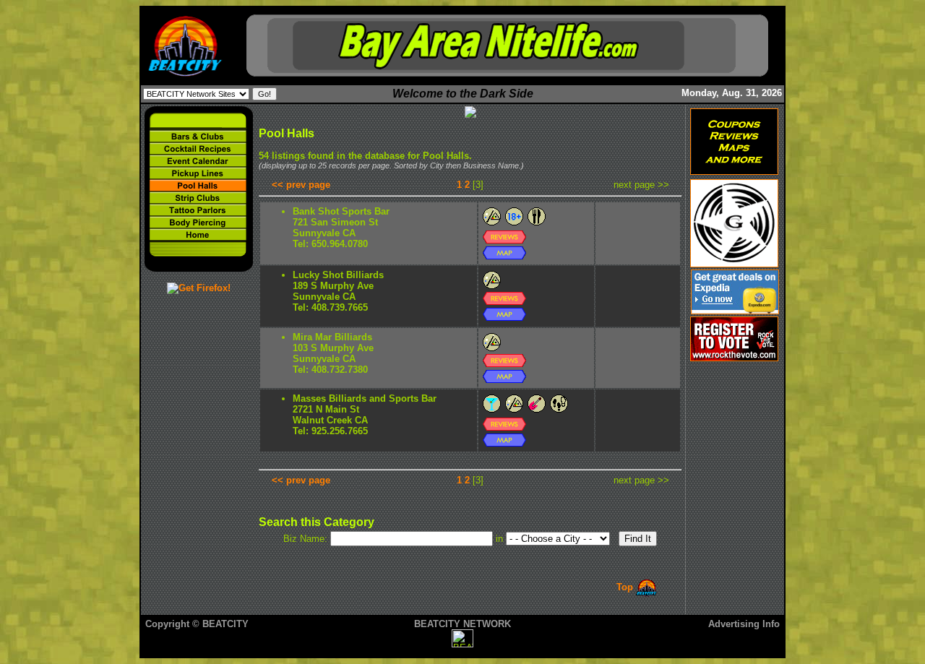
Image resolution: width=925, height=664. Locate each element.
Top (626, 587)
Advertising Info (744, 623)
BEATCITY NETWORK (462, 623)
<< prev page (301, 184)
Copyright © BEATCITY (197, 623)
